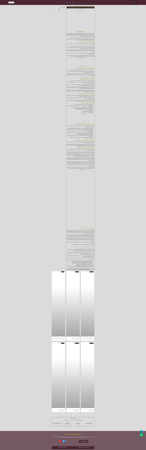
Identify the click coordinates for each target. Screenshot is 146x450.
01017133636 (80, 31)
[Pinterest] (61, 441)
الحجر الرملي (80, 269)
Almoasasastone (86, 447)
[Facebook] (66, 441)
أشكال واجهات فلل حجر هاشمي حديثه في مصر (58, 338)
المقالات (70, 2)
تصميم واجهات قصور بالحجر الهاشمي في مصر (88, 338)
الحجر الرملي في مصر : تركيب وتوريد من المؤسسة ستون (80, 7)
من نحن (76, 2)
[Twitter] (63, 441)
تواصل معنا (67, 2)
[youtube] (56, 425)
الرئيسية (79, 2)
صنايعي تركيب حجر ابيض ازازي (75, 338)
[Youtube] (59, 441)
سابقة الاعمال (73, 2)
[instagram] (58, 425)
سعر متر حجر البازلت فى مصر (88, 138)
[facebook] (59, 425)
